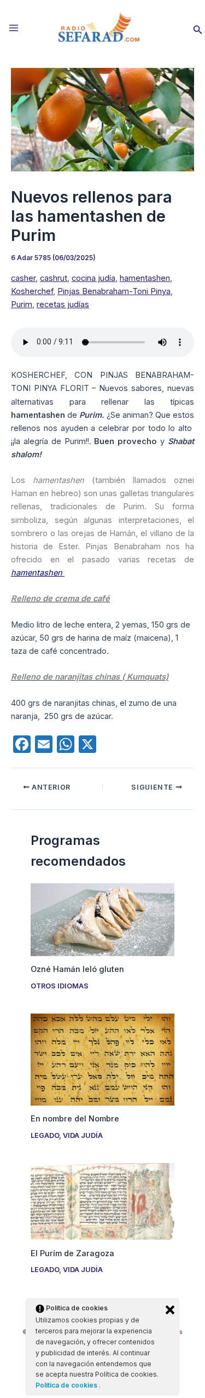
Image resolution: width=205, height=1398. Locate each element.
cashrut (53, 278)
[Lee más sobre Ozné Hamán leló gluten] (102, 919)
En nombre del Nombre (75, 1119)
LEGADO (45, 1135)
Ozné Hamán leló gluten (77, 969)
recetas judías (63, 304)
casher (23, 278)
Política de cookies (67, 1385)
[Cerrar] (170, 1309)
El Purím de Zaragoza (72, 1253)
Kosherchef (32, 291)
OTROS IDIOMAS (60, 986)
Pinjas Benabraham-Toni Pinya (114, 291)
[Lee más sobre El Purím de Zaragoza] (102, 1201)
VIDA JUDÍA (83, 1135)
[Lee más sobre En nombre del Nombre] (102, 1059)
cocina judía (93, 278)
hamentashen (145, 278)
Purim (21, 304)
